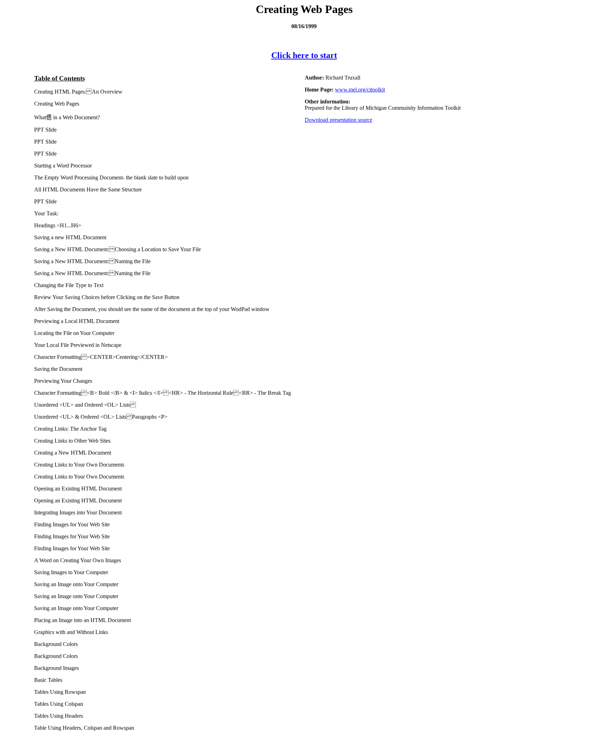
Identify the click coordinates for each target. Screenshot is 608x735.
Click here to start (304, 55)
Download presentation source (338, 120)
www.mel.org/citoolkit (360, 90)
